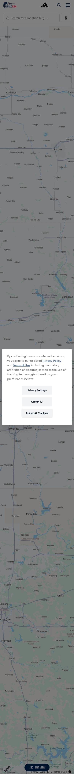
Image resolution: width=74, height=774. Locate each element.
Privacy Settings (37, 390)
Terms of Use (21, 365)
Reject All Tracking (37, 413)
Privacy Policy (52, 360)
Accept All (37, 401)
